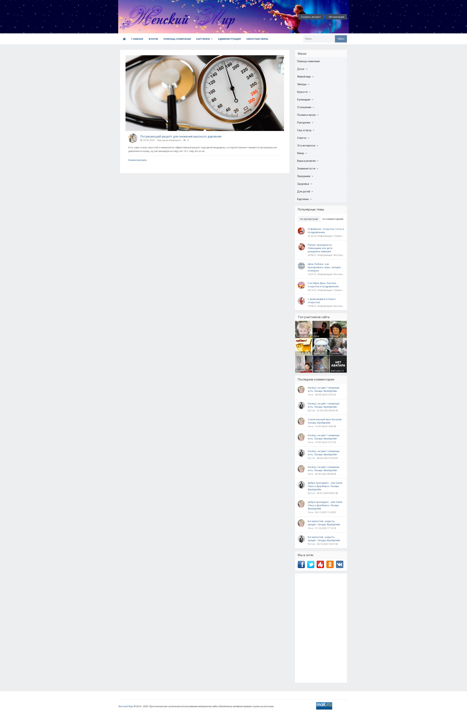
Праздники (303, 176)
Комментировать (137, 160)
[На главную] (138, 16)
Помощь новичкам (177, 38)
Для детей (303, 191)
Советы (301, 137)
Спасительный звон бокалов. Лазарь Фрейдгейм (325, 421)
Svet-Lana (336, 370)
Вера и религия (306, 160)
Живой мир (304, 76)
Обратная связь (257, 38)
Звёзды (301, 84)
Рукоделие (303, 122)
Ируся (316, 353)
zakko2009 (319, 370)
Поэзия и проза (306, 114)
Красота (302, 91)
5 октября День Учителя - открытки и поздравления (323, 284)
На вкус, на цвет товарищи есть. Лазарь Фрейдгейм (323, 389)
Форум (153, 38)
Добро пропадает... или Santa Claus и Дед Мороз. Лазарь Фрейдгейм (325, 486)
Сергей (300, 353)
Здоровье (303, 183)
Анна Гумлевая (318, 338)
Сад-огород (304, 130)
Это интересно (306, 145)
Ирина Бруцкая (335, 338)
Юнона (300, 370)
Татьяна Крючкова (336, 355)
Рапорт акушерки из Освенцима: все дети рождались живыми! (320, 248)
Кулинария (303, 99)
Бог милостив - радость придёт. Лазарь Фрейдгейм (324, 522)
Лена (299, 336)
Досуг (301, 68)
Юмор (300, 153)
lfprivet (311, 410)
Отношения (304, 107)
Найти (341, 38)
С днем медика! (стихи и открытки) (321, 300)
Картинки (203, 38)
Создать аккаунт (311, 16)
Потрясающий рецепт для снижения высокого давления (180, 136)
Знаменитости (306, 168)
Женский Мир (125, 706)
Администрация (229, 38)
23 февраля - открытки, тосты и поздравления (326, 230)
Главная (137, 38)
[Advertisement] (321, 628)
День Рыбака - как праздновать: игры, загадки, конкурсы (324, 267)
